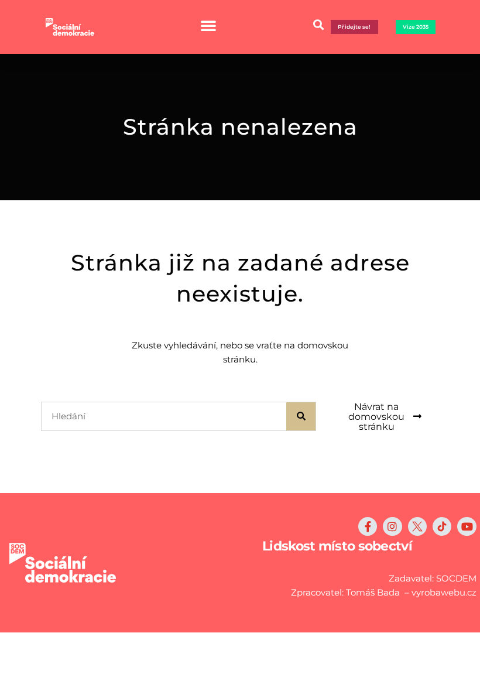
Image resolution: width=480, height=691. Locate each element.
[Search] (301, 416)
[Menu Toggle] (208, 25)
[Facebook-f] (367, 526)
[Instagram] (392, 526)
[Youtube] (466, 526)
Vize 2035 (416, 26)
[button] (318, 24)
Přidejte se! (354, 26)
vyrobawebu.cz (444, 592)
